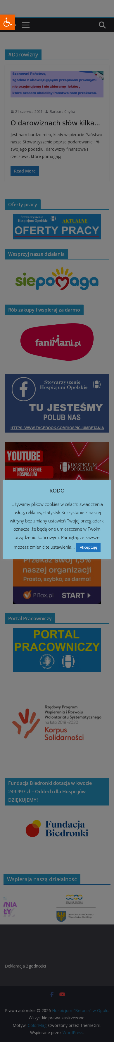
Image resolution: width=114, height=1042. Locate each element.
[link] (7, 22)
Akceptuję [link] (88, 547)
